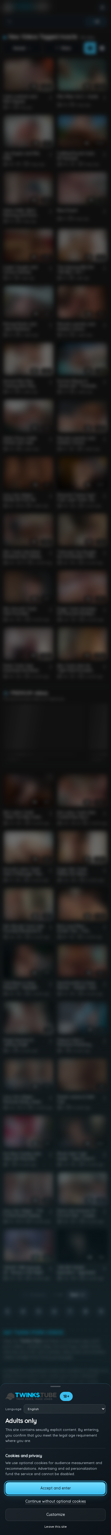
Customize (55, 1514)
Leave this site (55, 1526)
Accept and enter (55, 1488)
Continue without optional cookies (55, 1501)
